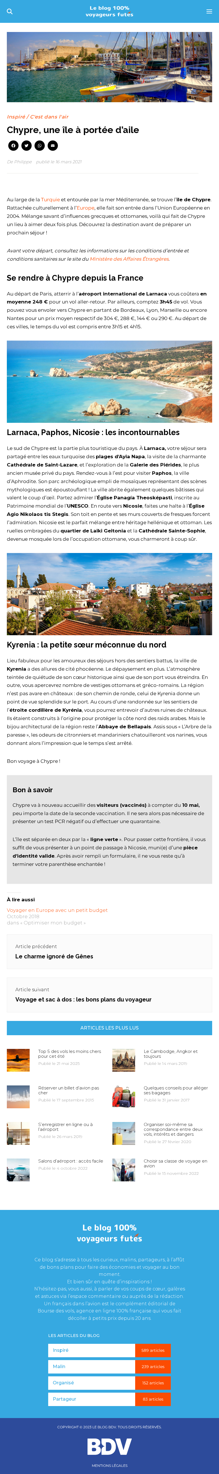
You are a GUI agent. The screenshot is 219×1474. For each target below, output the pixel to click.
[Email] (52, 146)
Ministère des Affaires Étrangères (129, 259)
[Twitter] (26, 146)
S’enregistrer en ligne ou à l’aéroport (65, 1127)
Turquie (50, 199)
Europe (85, 208)
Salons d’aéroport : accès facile (70, 1161)
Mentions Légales (109, 1466)
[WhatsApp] (39, 146)
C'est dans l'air (49, 117)
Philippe (23, 161)
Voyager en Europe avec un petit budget (57, 910)
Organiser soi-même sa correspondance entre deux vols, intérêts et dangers (173, 1129)
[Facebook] (13, 146)
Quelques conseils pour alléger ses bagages (176, 1090)
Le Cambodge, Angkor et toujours (171, 1054)
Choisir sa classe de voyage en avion (175, 1163)
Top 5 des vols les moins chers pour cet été (69, 1054)
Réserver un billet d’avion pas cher (68, 1090)
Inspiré (16, 117)
